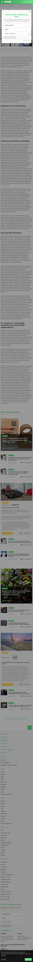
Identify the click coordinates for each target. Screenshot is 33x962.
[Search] (31, 2)
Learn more (26, 40)
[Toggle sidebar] (2, 2)
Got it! (28, 959)
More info (3, 959)
